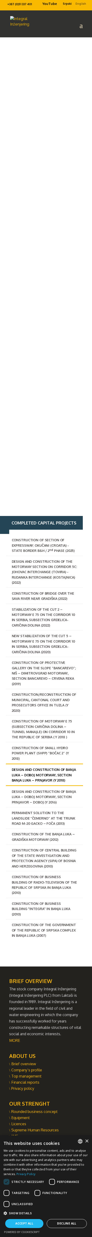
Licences (18, 1123)
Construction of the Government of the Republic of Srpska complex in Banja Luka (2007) (44, 930)
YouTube (49, 3)
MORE (14, 1040)
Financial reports (25, 1082)
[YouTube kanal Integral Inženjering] (40, 5)
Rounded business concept (34, 1111)
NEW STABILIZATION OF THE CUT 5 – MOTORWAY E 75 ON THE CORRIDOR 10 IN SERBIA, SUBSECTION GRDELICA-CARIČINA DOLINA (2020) (43, 644)
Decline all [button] (66, 1223)
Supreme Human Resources (35, 1130)
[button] (46, 1213)
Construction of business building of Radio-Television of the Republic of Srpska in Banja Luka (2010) (44, 885)
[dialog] (46, 1186)
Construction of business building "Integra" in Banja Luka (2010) (41, 909)
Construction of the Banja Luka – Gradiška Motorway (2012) (43, 836)
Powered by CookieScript (22, 1232)
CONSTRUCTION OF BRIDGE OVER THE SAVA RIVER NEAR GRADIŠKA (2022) (43, 596)
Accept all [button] (24, 1223)
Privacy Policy (26, 1174)
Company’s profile (26, 1070)
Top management (26, 1076)
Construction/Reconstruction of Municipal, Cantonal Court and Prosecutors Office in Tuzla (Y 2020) (44, 702)
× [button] (86, 1141)
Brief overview (23, 1063)
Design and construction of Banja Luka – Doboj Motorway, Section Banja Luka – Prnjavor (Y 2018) (44, 775)
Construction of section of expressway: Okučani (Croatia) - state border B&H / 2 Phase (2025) (43, 545)
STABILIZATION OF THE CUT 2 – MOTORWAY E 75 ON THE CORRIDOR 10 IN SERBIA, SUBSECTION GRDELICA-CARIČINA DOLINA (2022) (43, 617)
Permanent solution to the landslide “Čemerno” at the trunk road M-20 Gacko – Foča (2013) (43, 818)
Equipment (20, 1117)
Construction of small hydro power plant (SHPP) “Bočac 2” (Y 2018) (40, 753)
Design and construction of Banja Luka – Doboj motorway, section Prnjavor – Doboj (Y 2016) (44, 797)
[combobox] (80, 1141)
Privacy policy (22, 1088)
